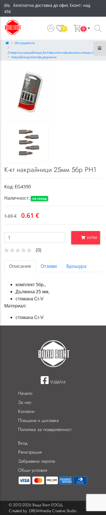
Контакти (26, 411)
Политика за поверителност (44, 429)
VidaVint (57, 382)
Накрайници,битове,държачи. (34, 57)
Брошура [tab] (76, 266)
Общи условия (32, 470)
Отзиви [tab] (49, 266)
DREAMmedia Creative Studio (53, 511)
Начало (25, 393)
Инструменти (25, 43)
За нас (25, 402)
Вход (23, 443)
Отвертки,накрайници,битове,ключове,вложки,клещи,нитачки (56, 52)
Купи (91, 237)
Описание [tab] (20, 266)
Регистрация (30, 452)
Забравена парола (36, 461)
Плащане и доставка (38, 420)
